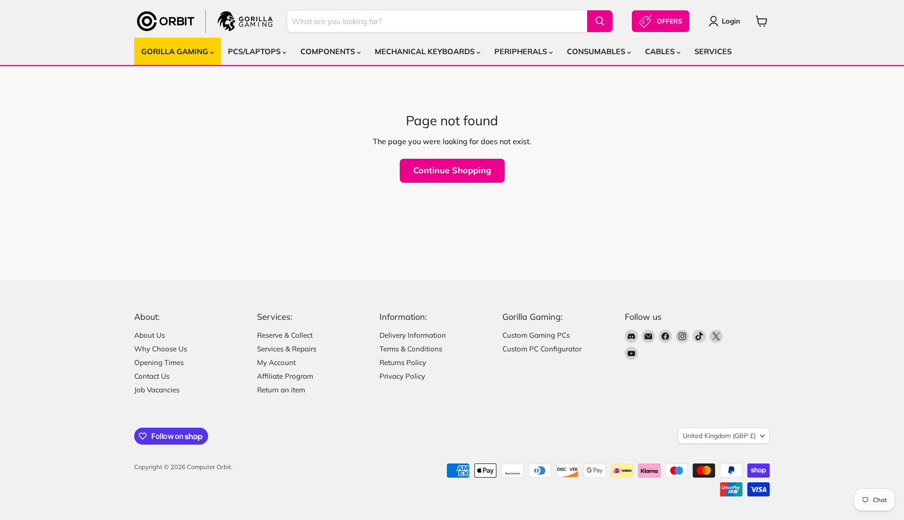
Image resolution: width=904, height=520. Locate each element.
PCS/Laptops (255, 51)
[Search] (600, 21)
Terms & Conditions (410, 348)
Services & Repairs (286, 348)
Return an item (281, 389)
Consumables (597, 51)
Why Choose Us (160, 348)
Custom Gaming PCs (536, 335)
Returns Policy (402, 362)
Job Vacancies (156, 389)
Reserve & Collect (285, 335)
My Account (276, 362)
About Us (149, 335)
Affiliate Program (285, 376)
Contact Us (152, 376)
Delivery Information (412, 335)
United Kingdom (719, 435)
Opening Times (159, 362)
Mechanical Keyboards (425, 51)
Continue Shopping (452, 170)
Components (328, 51)
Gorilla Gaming (175, 51)
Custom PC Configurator (541, 348)
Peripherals (521, 51)
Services (713, 51)
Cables (661, 51)
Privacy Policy (402, 376)
